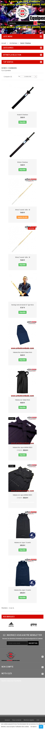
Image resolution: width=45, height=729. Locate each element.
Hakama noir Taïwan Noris (22, 400)
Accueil (4, 43)
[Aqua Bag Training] (33, 624)
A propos (7, 720)
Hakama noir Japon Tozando (22, 542)
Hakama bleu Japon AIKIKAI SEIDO (22, 447)
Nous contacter (16, 720)
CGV (38, 720)
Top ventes (8, 62)
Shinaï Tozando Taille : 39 (22, 210)
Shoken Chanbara (22, 162)
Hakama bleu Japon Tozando (22, 590)
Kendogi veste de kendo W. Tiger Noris (22, 305)
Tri (19, 76)
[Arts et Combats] (22, 13)
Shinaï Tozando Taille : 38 (22, 257)
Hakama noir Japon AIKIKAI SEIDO (22, 495)
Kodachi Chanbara (22, 115)
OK (41, 727)
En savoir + (34, 727)
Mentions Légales (29, 720)
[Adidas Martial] (11, 624)
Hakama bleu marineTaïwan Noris (22, 352)
